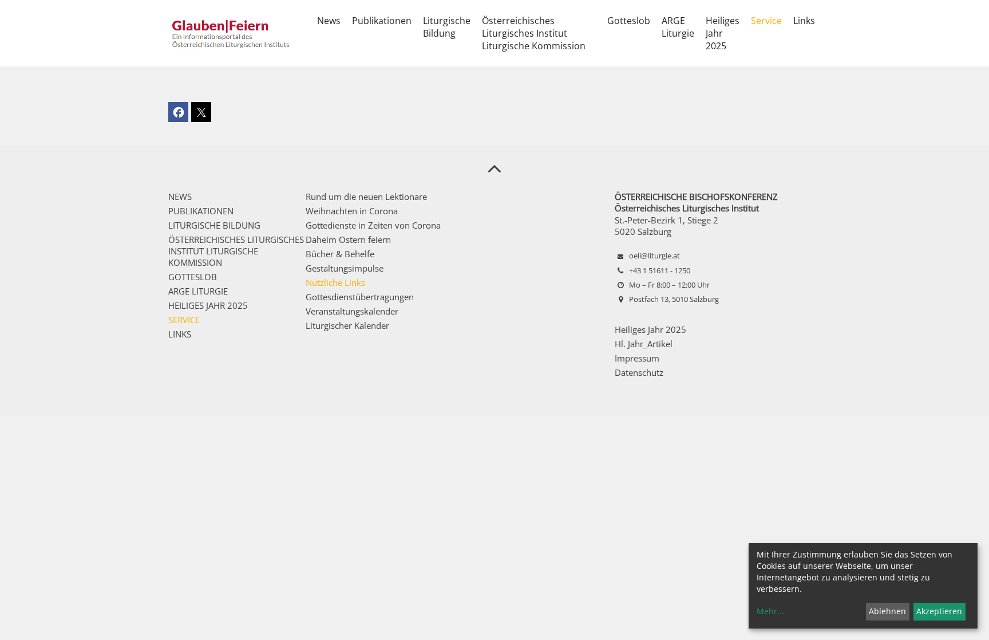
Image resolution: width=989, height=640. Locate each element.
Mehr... (770, 611)
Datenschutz (639, 372)
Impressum (637, 358)
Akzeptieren (939, 611)
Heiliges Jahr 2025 (650, 329)
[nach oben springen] (494, 168)
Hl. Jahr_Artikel (643, 344)
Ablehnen (887, 611)
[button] (178, 112)
